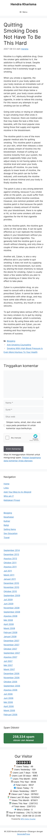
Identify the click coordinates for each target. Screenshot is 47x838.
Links (6, 488)
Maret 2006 (9, 710)
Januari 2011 (10, 579)
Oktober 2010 (10, 591)
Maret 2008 (9, 628)
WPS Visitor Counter (28, 819)
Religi (6, 525)
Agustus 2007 (10, 657)
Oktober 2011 (10, 562)
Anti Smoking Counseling (19, 345)
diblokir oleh (26, 739)
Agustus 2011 (10, 567)
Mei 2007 (8, 665)
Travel (7, 537)
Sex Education (10, 533)
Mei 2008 (8, 620)
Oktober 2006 (10, 682)
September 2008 (12, 612)
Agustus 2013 (10, 558)
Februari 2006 (10, 714)
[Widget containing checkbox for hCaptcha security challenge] (22, 437)
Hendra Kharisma (23, 4)
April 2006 (9, 706)
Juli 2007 (8, 661)
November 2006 (12, 677)
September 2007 (12, 653)
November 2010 (11, 587)
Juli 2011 (8, 571)
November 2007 (11, 645)
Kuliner (7, 521)
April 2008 (9, 624)
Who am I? (9, 496)
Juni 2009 (8, 604)
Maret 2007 (9, 669)
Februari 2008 (10, 632)
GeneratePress (23, 834)
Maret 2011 (9, 575)
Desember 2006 (11, 673)
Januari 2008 (10, 636)
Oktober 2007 (10, 649)
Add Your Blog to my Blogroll (17, 492)
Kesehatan (9, 517)
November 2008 (11, 608)
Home (6, 484)
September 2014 (12, 550)
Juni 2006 (8, 698)
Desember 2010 (11, 583)
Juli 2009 (8, 599)
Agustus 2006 (10, 690)
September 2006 (12, 686)
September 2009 (12, 595)
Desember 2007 (11, 640)
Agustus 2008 (10, 616)
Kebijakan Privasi (12, 500)
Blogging (11, 341)
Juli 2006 (8, 694)
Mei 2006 (8, 702)
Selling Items (10, 529)
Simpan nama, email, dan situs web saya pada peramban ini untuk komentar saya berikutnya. (23, 425)
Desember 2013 (11, 554)
